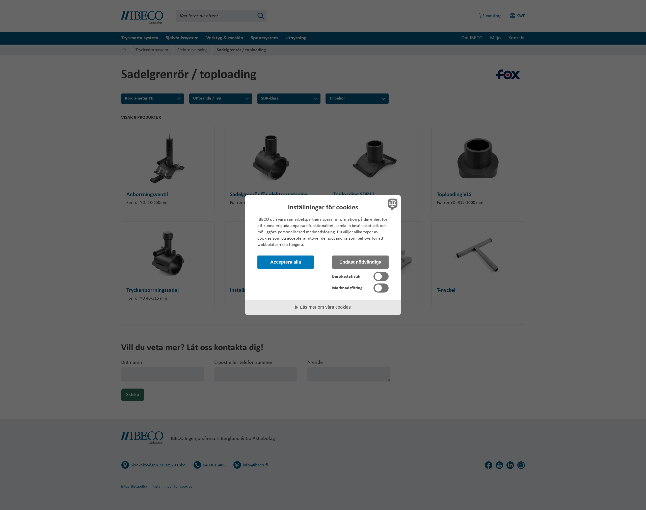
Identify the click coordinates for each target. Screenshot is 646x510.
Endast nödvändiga (360, 262)
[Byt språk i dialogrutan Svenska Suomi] (391, 204)
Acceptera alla (285, 262)
